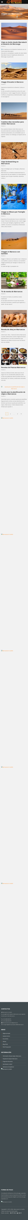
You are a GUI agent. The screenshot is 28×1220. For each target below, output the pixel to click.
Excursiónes (5, 1038)
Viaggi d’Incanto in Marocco (12, 82)
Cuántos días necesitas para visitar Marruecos (12, 123)
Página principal (6, 1033)
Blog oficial (5, 1044)
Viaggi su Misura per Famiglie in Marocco (13, 213)
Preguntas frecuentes (8, 1061)
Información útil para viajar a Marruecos (12, 1056)
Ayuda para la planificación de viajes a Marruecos (13, 393)
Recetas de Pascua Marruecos (13, 367)
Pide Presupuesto (7, 1047)
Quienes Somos (6, 1036)
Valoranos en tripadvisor (8, 1067)
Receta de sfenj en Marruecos (13, 329)
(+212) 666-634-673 (7, 1021)
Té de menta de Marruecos (11, 292)
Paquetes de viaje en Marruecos (10, 1058)
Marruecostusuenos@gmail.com (10, 1022)
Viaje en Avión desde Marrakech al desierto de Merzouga (14, 43)
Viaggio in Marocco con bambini (10, 253)
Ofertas (4, 1041)
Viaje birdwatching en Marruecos (9, 163)
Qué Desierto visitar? (7, 1064)
